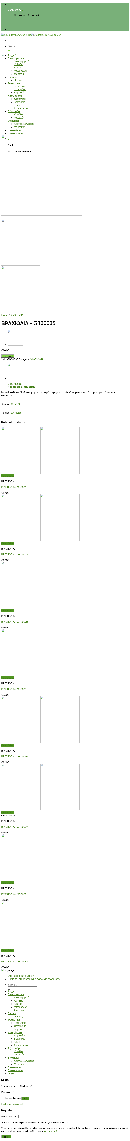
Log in (25, 1098)
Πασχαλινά (14, 1067)
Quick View (7, 475)
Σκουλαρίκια (21, 1044)
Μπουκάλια (20, 1006)
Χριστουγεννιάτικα (24, 1060)
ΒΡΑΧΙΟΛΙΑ (16, 314)
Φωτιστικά (14, 1019)
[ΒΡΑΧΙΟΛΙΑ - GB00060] (40, 742)
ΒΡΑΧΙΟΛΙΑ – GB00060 (14, 756)
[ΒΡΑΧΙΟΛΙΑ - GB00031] (40, 472)
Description (15, 383)
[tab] (68, 383)
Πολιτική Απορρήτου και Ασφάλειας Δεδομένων (34, 978)
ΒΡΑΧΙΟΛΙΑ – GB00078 (14, 621)
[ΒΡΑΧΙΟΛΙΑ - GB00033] (40, 540)
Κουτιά (18, 1003)
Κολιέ (17, 1041)
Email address (9, 1116)
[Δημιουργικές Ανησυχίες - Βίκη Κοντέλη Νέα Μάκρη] (31, 34)
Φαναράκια (20, 1025)
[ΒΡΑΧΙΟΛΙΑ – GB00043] (15, 344)
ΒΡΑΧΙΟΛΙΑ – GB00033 (14, 554)
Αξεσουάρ (14, 1048)
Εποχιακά (13, 1057)
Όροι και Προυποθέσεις (21, 975)
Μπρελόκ (19, 1054)
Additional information (21, 386)
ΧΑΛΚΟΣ (16, 412)
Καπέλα (18, 1051)
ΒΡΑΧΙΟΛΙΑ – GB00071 (14, 894)
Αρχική (12, 991)
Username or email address (16, 1085)
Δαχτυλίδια (20, 1035)
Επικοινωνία (15, 1070)
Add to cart (8, 356)
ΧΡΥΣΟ (15, 403)
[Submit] (9, 50)
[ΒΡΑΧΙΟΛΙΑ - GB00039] (40, 809)
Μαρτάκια (19, 1063)
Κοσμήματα (15, 1032)
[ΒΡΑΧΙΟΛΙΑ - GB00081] (20, 674)
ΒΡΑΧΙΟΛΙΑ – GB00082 (14, 961)
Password (7, 1091)
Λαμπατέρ (19, 1029)
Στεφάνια (19, 1010)
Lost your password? (12, 1104)
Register (6, 1137)
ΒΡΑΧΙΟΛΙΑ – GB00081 (14, 689)
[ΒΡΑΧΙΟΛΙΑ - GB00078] (20, 607)
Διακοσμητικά (16, 994)
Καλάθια (18, 1000)
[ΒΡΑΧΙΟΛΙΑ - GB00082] (20, 947)
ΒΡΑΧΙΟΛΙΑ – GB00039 (14, 826)
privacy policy (51, 1130)
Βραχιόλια (19, 1038)
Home (4, 314)
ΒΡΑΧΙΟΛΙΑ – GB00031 (14, 487)
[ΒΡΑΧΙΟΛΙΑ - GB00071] (20, 879)
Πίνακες (12, 1013)
